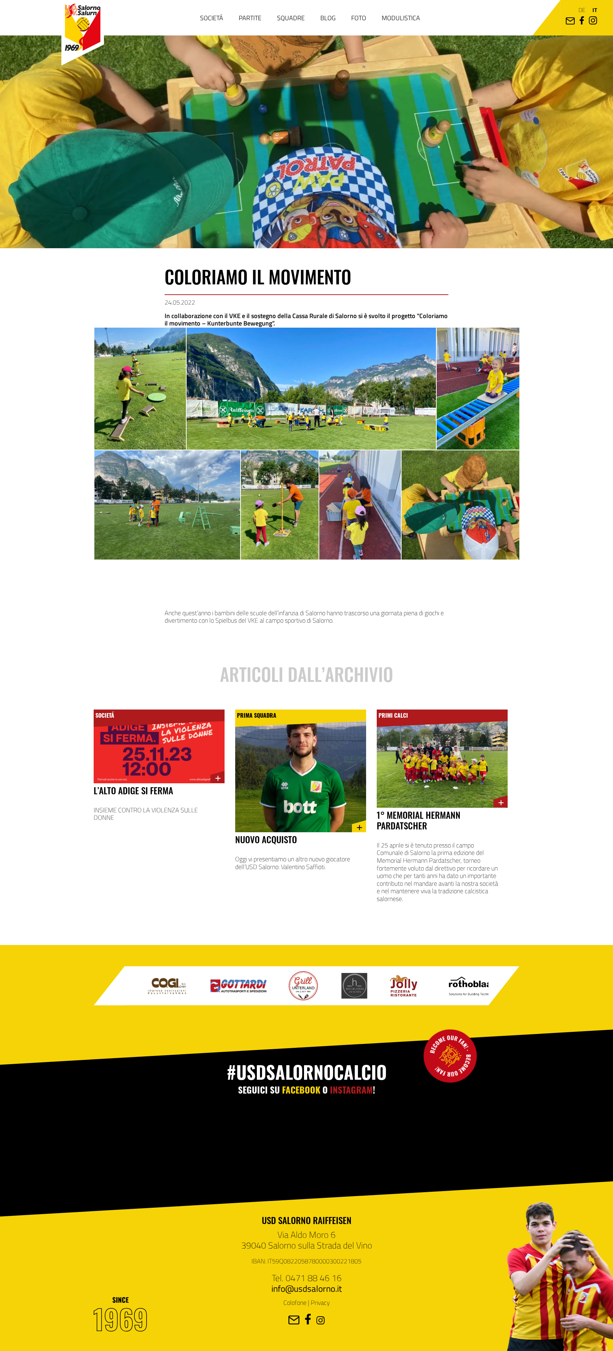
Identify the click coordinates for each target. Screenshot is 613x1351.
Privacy (320, 1302)
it (594, 10)
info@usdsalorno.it (306, 1288)
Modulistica (401, 17)
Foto (358, 17)
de (582, 9)
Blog (328, 17)
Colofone (294, 1302)
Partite (250, 17)
